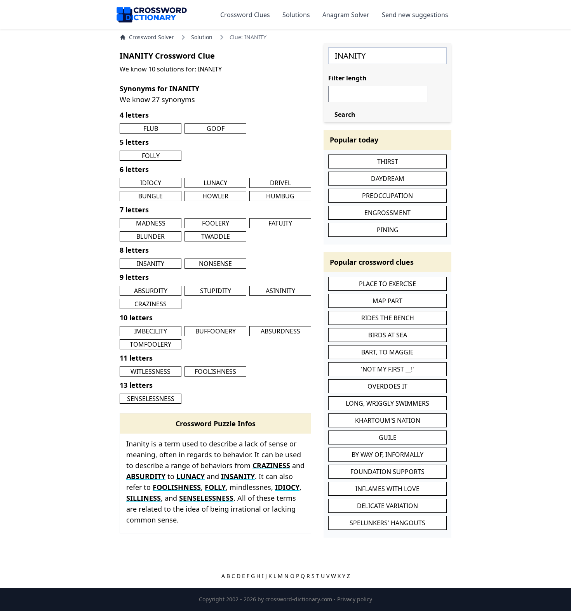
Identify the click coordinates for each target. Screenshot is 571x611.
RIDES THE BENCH (387, 318)
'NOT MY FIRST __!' (387, 369)
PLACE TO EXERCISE (387, 283)
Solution (201, 37)
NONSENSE (215, 263)
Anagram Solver (345, 14)
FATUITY (280, 223)
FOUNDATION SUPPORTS (387, 471)
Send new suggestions (415, 14)
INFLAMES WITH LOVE (387, 488)
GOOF (216, 128)
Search (344, 114)
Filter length (347, 78)
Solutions (296, 14)
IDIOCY (150, 183)
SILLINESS (143, 498)
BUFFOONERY (215, 331)
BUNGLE (150, 196)
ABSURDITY (150, 290)
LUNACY (215, 183)
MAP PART (387, 301)
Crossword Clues (245, 14)
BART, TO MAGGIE (387, 352)
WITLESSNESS (151, 371)
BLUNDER (150, 236)
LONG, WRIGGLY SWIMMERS (387, 403)
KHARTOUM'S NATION (387, 420)
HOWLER (215, 196)
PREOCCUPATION (387, 195)
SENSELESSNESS (150, 398)
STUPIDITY (215, 290)
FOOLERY (215, 223)
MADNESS (150, 223)
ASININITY (280, 290)
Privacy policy (354, 599)
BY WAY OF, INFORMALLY (387, 454)
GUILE (388, 437)
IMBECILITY (150, 331)
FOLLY (151, 155)
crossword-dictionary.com (299, 599)
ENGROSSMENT (387, 212)
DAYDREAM (387, 178)
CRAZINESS (150, 304)
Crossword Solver (151, 37)
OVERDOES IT (387, 386)
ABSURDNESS (280, 331)
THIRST (387, 161)
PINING (388, 230)
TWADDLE (215, 236)
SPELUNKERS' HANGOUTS (387, 523)
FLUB (150, 128)
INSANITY (150, 263)
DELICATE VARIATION (387, 506)
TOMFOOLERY (150, 344)
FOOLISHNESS (215, 371)
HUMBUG (280, 196)
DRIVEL (280, 183)
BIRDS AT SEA (387, 335)
